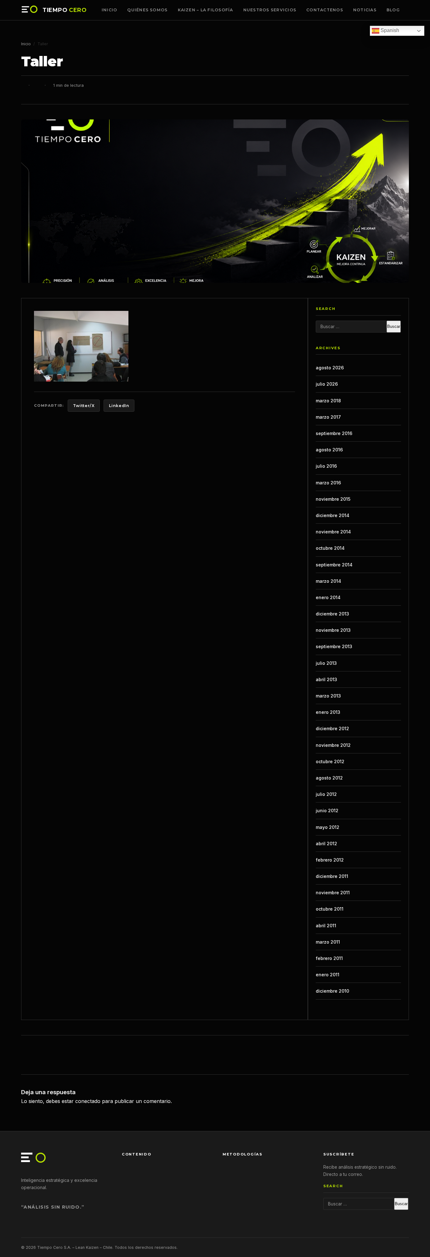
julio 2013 (326, 663)
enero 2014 (328, 597)
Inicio (109, 10)
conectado (87, 1101)
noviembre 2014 (333, 531)
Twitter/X (84, 405)
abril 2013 (326, 679)
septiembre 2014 (334, 564)
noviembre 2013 (333, 630)
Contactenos (324, 10)
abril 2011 (326, 925)
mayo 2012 (327, 827)
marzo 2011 (328, 942)
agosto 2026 (330, 367)
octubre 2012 (330, 761)
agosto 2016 (329, 449)
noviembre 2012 (333, 745)
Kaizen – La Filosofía (205, 10)
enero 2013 (328, 712)
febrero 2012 (330, 860)
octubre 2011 (329, 909)
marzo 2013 (328, 695)
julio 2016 (326, 466)
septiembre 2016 (334, 433)
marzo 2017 (328, 417)
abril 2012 (326, 843)
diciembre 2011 (332, 876)
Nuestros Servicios (269, 10)
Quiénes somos (147, 10)
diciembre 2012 (332, 728)
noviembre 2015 (333, 499)
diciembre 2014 (332, 515)
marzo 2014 (328, 581)
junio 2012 (327, 810)
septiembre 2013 (334, 646)
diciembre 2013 (332, 613)
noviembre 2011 (333, 892)
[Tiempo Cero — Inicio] (30, 10)
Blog (393, 10)
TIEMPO (64, 10)
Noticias (364, 10)
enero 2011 (327, 974)
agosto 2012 (329, 777)
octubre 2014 (330, 548)
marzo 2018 (328, 400)
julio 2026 (327, 384)
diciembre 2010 (332, 991)
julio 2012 (326, 794)
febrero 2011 (329, 958)
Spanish (389, 30)
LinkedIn (119, 405)
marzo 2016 (328, 482)
